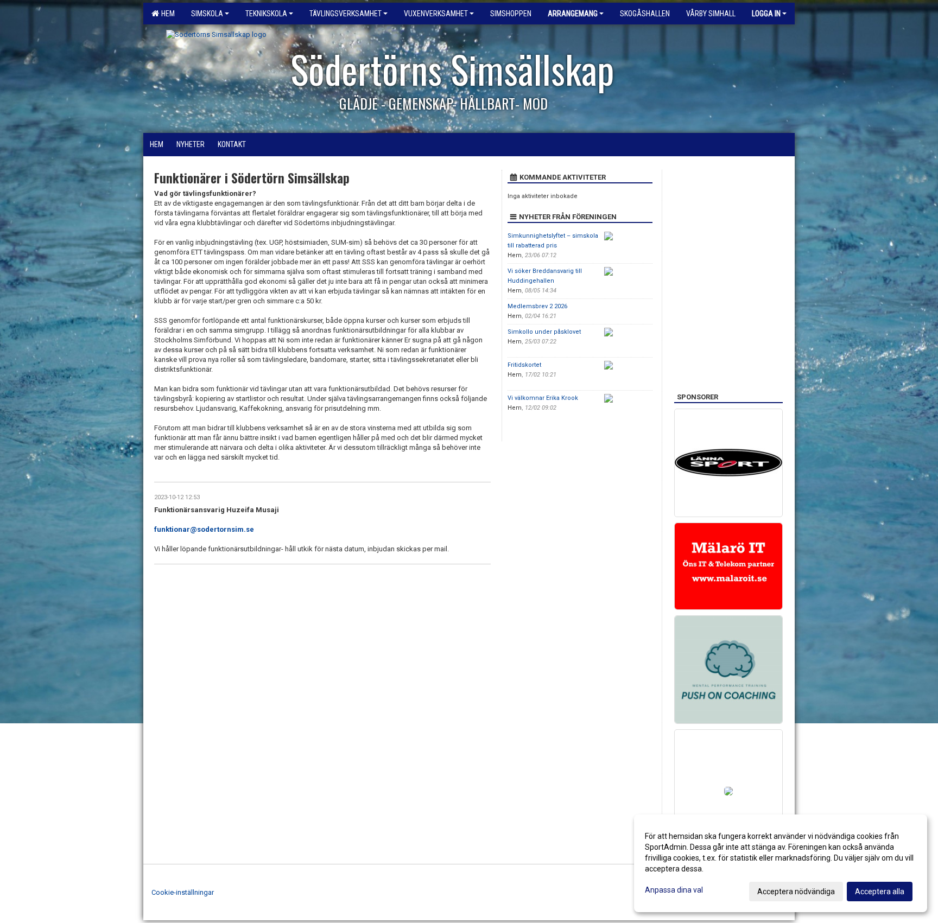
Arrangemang (573, 13)
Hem (166, 13)
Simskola (207, 13)
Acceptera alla (879, 891)
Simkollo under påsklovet (544, 331)
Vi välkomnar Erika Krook (543, 398)
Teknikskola (266, 13)
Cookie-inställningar (182, 892)
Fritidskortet (524, 364)
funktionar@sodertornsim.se (204, 529)
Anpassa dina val (674, 890)
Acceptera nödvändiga (796, 891)
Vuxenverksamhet (436, 13)
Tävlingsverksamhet (345, 13)
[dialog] (780, 863)
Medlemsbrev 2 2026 (537, 306)
